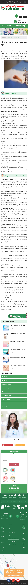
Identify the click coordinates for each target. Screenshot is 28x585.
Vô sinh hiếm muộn (6, 406)
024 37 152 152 (22, 507)
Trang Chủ (2, 26)
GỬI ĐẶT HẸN (14, 464)
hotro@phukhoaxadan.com (14, 538)
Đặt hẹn (23, 445)
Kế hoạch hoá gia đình (6, 384)
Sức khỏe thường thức (6, 395)
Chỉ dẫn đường (3, 549)
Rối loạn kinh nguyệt (6, 391)
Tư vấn (11, 445)
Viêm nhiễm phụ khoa (6, 403)
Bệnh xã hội (4, 380)
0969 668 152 (22, 21)
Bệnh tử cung (4, 376)
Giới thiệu (9, 26)
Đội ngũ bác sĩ (3, 538)
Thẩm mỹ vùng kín (6, 399)
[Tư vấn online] (13, 580)
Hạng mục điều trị (20, 26)
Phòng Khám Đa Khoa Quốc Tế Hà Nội (14, 532)
